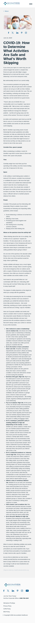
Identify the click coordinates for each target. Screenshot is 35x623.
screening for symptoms (16, 339)
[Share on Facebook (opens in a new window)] (8, 33)
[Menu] (30, 3)
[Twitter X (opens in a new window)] (8, 591)
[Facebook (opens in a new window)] (3, 591)
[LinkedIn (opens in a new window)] (13, 591)
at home (26, 379)
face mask (15, 219)
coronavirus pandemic (12, 84)
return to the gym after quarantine (17, 382)
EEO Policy (6, 612)
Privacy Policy (7, 606)
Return (7, 11)
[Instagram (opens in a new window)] (26, 33)
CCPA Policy (7, 609)
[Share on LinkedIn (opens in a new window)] (17, 33)
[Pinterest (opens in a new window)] (17, 591)
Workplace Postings (9, 603)
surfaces (14, 227)
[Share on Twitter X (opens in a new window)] (13, 33)
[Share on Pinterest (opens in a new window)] (21, 33)
